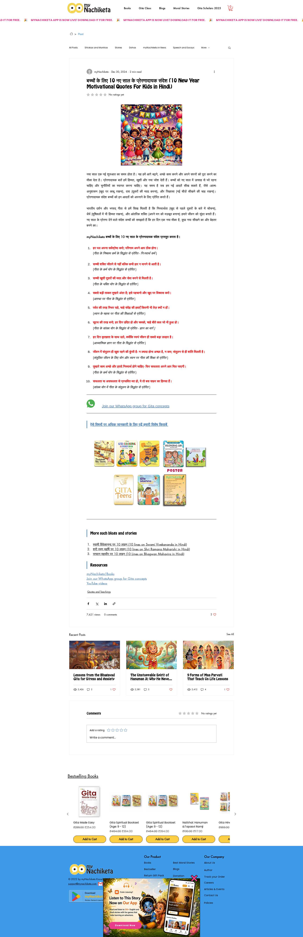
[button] (194, 878)
